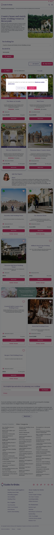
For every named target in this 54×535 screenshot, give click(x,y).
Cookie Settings (21, 88)
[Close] (46, 80)
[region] (27, 85)
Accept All (31, 88)
